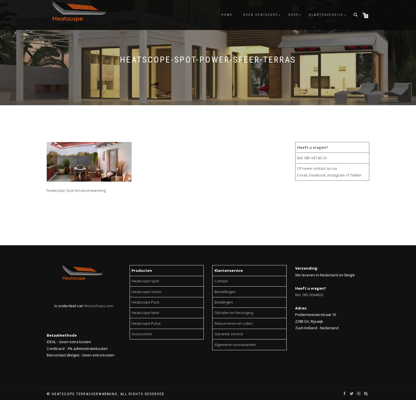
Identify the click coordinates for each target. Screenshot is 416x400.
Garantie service (229, 333)
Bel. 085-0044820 (309, 294)
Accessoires (142, 333)
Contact (221, 280)
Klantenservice (326, 15)
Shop (293, 15)
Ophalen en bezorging (234, 312)
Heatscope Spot (145, 280)
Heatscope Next (145, 312)
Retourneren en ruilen (234, 323)
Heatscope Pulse (146, 323)
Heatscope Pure (145, 302)
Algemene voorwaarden (235, 344)
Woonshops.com (98, 305)
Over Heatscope (260, 15)
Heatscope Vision (147, 291)
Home (227, 15)
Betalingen (224, 302)
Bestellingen (225, 291)
